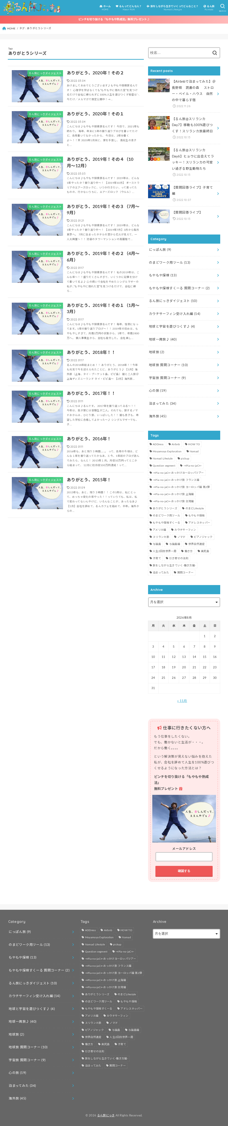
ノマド (181, 537)
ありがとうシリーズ (165, 508)
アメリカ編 (159, 529)
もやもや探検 (163, 275)
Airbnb (176, 444)
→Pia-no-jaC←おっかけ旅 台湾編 (173, 501)
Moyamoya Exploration (167, 451)
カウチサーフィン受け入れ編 (174, 314)
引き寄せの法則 (178, 558)
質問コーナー (185, 572)
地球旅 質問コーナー (168, 365)
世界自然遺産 (196, 544)
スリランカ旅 (161, 537)
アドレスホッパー (199, 522)
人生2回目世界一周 (164, 551)
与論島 (157, 544)
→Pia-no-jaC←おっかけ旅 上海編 (173, 494)
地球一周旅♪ (163, 339)
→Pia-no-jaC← (192, 465)
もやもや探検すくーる (166, 522)
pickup (185, 458)
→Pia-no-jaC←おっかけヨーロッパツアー (178, 472)
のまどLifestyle (194, 508)
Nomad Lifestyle (163, 458)
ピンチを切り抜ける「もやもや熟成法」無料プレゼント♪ (114, 19)
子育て (157, 558)
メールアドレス (184, 849)
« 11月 (182, 701)
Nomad (194, 451)
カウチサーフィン (185, 529)
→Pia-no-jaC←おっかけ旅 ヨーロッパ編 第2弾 (181, 487)
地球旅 (156, 352)
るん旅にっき (106, 1115)
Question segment (164, 465)
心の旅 (157, 390)
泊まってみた (162, 403)
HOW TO (194, 444)
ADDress (158, 444)
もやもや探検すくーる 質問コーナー (179, 288)
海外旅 (157, 416)
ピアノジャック (203, 537)
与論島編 (174, 544)
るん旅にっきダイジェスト (173, 301)
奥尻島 (205, 551)
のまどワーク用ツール (169, 262)
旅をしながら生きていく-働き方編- (174, 565)
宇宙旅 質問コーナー (167, 378)
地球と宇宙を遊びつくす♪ (172, 326)
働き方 (189, 551)
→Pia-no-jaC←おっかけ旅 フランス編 (176, 480)
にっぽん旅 (160, 249)
